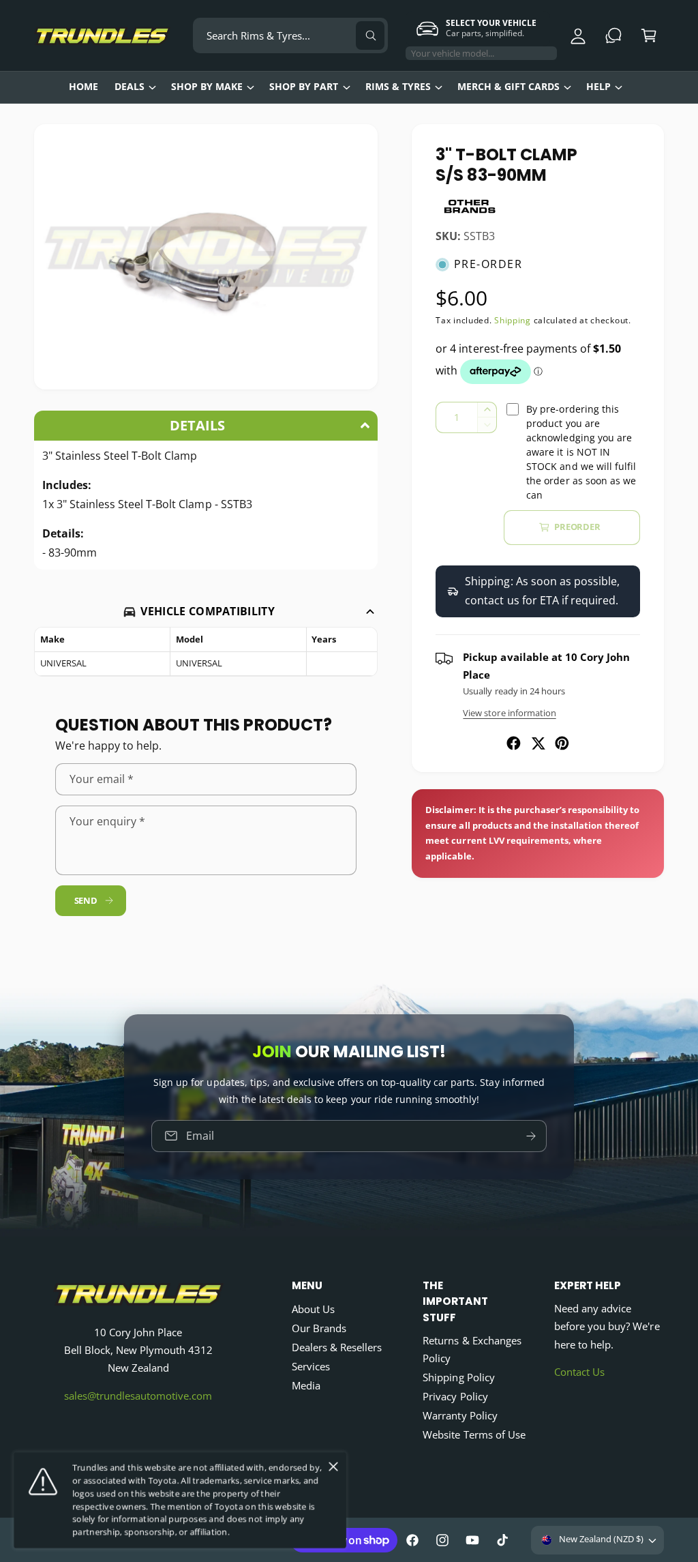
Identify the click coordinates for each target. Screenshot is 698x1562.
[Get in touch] (613, 35)
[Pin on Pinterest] (562, 743)
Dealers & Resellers (337, 1347)
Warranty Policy (460, 1415)
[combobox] (290, 35)
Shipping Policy (458, 1377)
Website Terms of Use (474, 1434)
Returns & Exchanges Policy (472, 1349)
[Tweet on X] (538, 743)
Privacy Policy (455, 1396)
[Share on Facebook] (513, 743)
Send (85, 901)
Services (311, 1366)
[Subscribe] (531, 1136)
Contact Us (579, 1372)
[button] (649, 35)
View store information (509, 713)
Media (306, 1385)
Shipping (512, 320)
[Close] (333, 1466)
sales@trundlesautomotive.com (138, 1395)
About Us (313, 1309)
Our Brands (319, 1328)
